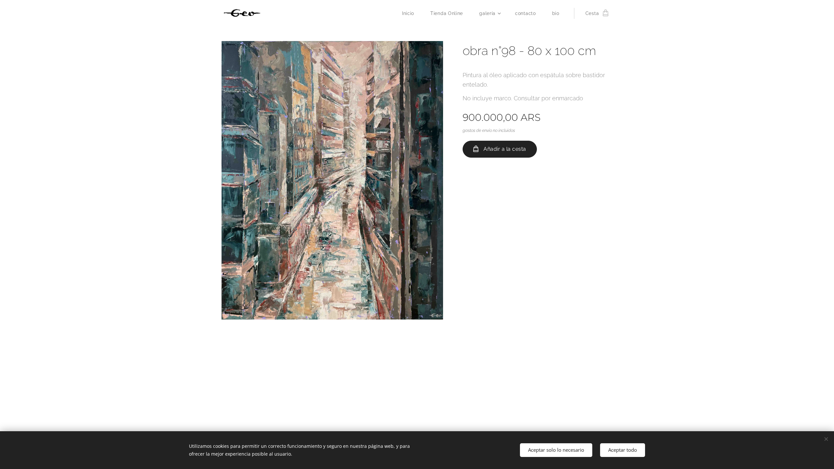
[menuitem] (411, 13)
